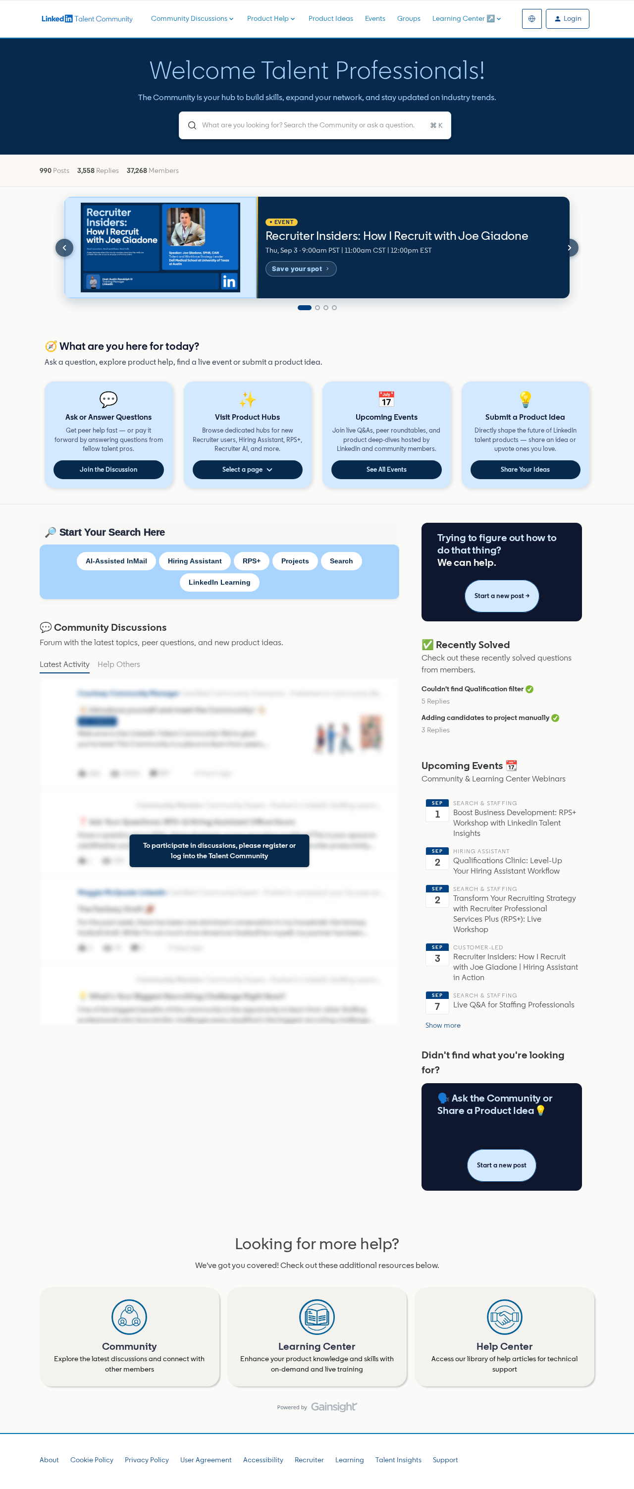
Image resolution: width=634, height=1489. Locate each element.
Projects (295, 561)
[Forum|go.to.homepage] (87, 18)
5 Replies (436, 701)
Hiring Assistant (195, 561)
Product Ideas (331, 19)
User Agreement (206, 1460)
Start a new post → (502, 596)
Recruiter (309, 1460)
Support (445, 1460)
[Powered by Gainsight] (317, 1409)
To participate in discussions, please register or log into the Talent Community (219, 850)
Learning (349, 1460)
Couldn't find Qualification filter (473, 689)
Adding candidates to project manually (485, 718)
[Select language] (532, 19)
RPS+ (252, 561)
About (49, 1460)
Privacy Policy (147, 1460)
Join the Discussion (108, 469)
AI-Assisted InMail (116, 561)
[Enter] (188, 125)
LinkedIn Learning (220, 582)
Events (375, 18)
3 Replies (436, 730)
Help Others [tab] (119, 664)
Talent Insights (398, 1460)
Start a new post (502, 1165)
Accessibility (263, 1460)
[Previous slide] (64, 248)
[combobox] (315, 125)
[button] (567, 19)
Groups (409, 18)
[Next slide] (570, 248)
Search (341, 561)
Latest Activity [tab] (65, 664)
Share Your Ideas (525, 469)
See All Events (387, 469)
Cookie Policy (91, 1460)
